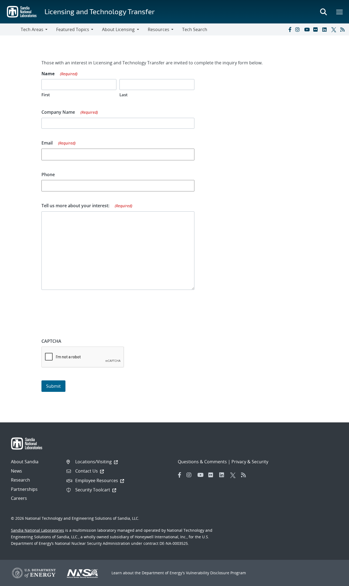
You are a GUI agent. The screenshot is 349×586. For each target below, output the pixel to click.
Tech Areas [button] (32, 29)
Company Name (69, 112)
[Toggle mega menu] (340, 12)
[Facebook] (289, 29)
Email (58, 143)
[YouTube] (307, 29)
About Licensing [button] (118, 29)
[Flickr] (316, 29)
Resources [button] (158, 29)
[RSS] (343, 29)
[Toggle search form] (323, 12)
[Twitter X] (334, 29)
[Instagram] (298, 29)
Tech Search (194, 29)
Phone (48, 175)
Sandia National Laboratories (37, 530)
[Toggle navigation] (10, 29)
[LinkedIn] (325, 29)
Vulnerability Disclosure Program (216, 572)
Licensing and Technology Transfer (99, 11)
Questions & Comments (202, 462)
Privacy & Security (249, 462)
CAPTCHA (51, 341)
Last (123, 94)
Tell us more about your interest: (86, 206)
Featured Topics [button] (72, 29)
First (45, 94)
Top (333, 580)
